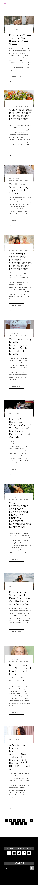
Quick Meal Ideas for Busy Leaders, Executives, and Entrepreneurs (20, 114)
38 (13, 824)
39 (17, 824)
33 (15, 820)
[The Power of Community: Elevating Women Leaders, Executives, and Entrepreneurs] (19, 243)
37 (32, 820)
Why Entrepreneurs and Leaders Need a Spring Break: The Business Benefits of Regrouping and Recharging (20, 515)
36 (27, 820)
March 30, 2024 (14, 333)
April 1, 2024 (13, 248)
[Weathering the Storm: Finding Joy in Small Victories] (19, 173)
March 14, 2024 (14, 739)
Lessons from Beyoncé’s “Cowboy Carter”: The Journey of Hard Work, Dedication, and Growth (20, 428)
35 (23, 820)
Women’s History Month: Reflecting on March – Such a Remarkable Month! (20, 347)
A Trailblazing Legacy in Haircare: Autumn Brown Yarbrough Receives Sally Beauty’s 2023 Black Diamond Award (19, 757)
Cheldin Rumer (16, 32)
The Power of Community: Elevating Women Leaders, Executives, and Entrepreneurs (20, 261)
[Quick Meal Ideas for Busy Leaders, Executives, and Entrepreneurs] (19, 98)
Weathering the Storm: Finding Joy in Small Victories (19, 189)
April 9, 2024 (13, 104)
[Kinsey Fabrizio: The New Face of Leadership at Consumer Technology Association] (19, 654)
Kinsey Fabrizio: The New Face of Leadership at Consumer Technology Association (20, 672)
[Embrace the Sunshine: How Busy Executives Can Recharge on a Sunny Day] (19, 581)
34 (19, 820)
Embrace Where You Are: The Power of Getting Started (20, 40)
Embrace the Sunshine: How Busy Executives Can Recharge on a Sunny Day (19, 598)
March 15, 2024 (14, 586)
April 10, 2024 (13, 29)
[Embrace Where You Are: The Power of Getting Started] (19, 24)
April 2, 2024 (13, 178)
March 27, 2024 (14, 497)
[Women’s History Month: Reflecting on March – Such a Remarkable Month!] (19, 328)
